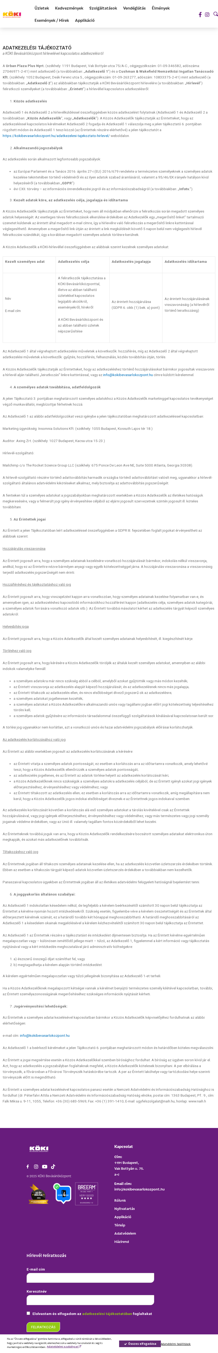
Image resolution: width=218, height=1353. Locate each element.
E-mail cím (36, 1269)
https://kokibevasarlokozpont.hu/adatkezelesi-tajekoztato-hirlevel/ (56, 136)
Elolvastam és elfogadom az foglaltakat (92, 1314)
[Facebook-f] (200, 14)
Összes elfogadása (141, 1344)
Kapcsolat (123, 1146)
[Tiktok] (53, 1166)
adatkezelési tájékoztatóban (107, 1314)
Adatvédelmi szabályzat (63, 1346)
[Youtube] (44, 1166)
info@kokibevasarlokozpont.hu (128, 375)
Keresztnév (37, 1291)
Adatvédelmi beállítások (176, 1344)
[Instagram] (207, 14)
